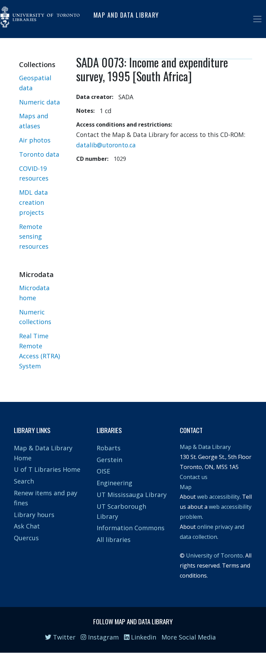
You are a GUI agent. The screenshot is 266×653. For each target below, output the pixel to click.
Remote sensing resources (33, 236)
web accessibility (218, 496)
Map (186, 487)
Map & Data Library (205, 447)
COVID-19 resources (33, 173)
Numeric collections (35, 317)
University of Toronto (214, 555)
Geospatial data (35, 83)
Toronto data (39, 154)
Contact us (193, 477)
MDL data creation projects (33, 202)
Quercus (26, 538)
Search (24, 481)
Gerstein (109, 460)
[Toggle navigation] (257, 19)
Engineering (114, 483)
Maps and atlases (33, 121)
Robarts (109, 448)
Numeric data (39, 102)
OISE (103, 471)
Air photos (35, 140)
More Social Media (188, 637)
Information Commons (131, 528)
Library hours (34, 515)
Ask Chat (27, 526)
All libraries (114, 539)
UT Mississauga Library (132, 494)
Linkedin (142, 637)
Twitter (63, 637)
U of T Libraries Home (47, 469)
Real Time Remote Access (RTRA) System (39, 351)
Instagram (102, 637)
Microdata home (34, 293)
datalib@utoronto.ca (106, 145)
